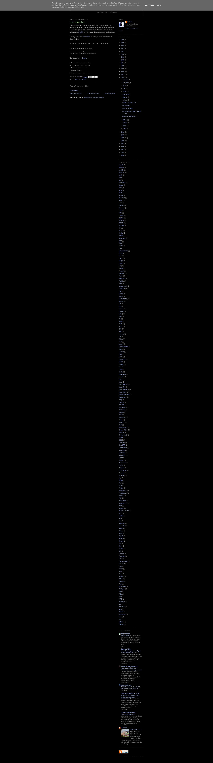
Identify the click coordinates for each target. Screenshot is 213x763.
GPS (120, 314)
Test (120, 559)
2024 (123, 45)
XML (120, 619)
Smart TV (122, 526)
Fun (120, 291)
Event (120, 263)
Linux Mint (122, 387)
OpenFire (122, 442)
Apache (121, 172)
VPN (120, 596)
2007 (123, 143)
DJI (120, 228)
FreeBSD (122, 288)
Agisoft (121, 165)
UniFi (120, 574)
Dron (120, 241)
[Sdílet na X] (93, 77)
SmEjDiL (130, 22)
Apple (120, 175)
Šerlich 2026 (125, 635)
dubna (125, 120)
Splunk (121, 536)
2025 (123, 42)
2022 (123, 48)
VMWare (121, 589)
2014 (123, 71)
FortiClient (122, 278)
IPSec (121, 339)
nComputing (122, 427)
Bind (120, 190)
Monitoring (122, 417)
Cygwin (84, 58)
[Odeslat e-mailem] (89, 77)
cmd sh (77, 79)
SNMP (121, 528)
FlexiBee (121, 273)
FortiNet (121, 281)
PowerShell (86, 37)
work (120, 609)
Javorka (121, 352)
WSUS (121, 612)
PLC (120, 483)
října (124, 85)
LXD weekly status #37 (128, 714)
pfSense (121, 475)
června (125, 97)
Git (120, 306)
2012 (123, 77)
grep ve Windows (127, 108)
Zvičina (121, 624)
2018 (123, 60)
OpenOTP (122, 445)
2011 (123, 132)
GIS (120, 304)
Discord (121, 225)
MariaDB (121, 405)
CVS (120, 213)
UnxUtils (81, 32)
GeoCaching (123, 299)
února (125, 125)
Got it (159, 5)
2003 (123, 149)
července (126, 94)
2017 (123, 63)
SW (120, 551)
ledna (125, 128)
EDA (120, 243)
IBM (120, 331)
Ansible (121, 170)
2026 (123, 40)
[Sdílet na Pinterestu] (97, 77)
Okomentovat (74, 90)
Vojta (120, 594)
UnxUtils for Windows (129, 116)
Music (121, 420)
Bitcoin (121, 195)
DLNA (120, 230)
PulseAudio (122, 500)
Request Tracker (124, 511)
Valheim (121, 581)
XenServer (122, 614)
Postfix (121, 488)
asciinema (122, 182)
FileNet (121, 268)
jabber (121, 344)
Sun (120, 543)
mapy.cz (121, 402)
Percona (121, 473)
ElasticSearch (123, 251)
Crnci (120, 210)
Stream (121, 541)
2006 (123, 146)
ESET (121, 258)
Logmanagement (124, 394)
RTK (120, 513)
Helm (120, 321)
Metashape (122, 407)
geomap (121, 301)
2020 (123, 54)
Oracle (121, 458)
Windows (121, 606)
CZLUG (121, 218)
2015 (123, 68)
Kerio (120, 369)
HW (120, 329)
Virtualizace (122, 586)
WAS (120, 599)
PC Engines (122, 470)
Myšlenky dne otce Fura (129, 666)
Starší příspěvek (110, 93)
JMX (120, 354)
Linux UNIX (122, 392)
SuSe (120, 546)
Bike (120, 188)
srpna (125, 91)
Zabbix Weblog (126, 649)
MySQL (121, 422)
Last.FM (121, 377)
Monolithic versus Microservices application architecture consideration (130, 697)
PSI (120, 498)
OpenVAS (122, 453)
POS (120, 485)
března (125, 123)
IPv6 (120, 342)
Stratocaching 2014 (135, 729)
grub (120, 316)
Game (121, 296)
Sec (120, 521)
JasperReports (123, 346)
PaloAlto (121, 468)
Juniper (121, 364)
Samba (121, 516)
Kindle (121, 372)
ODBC (121, 440)
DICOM (121, 223)
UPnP (120, 579)
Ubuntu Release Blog (128, 712)
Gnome (121, 309)
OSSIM (121, 460)
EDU (120, 248)
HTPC (121, 326)
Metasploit (122, 410)
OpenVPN (122, 455)
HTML (121, 324)
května (125, 100)
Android (121, 167)
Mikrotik (121, 412)
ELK (120, 256)
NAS (120, 425)
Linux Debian (123, 384)
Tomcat (121, 564)
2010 (123, 135)
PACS (121, 465)
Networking (122, 435)
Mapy (120, 400)
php (120, 478)
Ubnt (120, 571)
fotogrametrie (123, 286)
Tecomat (121, 554)
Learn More (150, 5)
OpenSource (123, 447)
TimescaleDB (123, 561)
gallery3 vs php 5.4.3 (129, 102)
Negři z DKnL (125, 634)
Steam (121, 538)
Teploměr (122, 556)
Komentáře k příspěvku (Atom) (94, 97)
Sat (120, 518)
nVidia (121, 437)
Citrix (120, 203)
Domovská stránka (93, 93)
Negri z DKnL (123, 430)
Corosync (122, 208)
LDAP (120, 379)
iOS (120, 336)
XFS (120, 617)
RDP (120, 505)
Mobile (121, 415)
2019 (123, 57)
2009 (123, 138)
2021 (123, 51)
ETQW (121, 261)
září (124, 88)
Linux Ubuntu (123, 389)
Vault (120, 584)
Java (120, 349)
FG (120, 266)
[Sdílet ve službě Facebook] (95, 77)
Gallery (121, 293)
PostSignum (123, 493)
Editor (120, 246)
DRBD (121, 235)
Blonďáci (124, 728)
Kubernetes (122, 374)
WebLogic (122, 601)
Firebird (121, 271)
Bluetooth (122, 198)
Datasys (121, 220)
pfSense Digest (126, 685)
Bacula (121, 185)
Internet (121, 334)
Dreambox (122, 238)
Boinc (120, 200)
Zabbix (121, 622)
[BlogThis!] (91, 77)
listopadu (126, 83)
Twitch (121, 569)
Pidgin (121, 480)
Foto (120, 283)
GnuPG (121, 311)
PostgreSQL (123, 490)
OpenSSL (122, 450)
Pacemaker (122, 463)
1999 (123, 155)
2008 (123, 141)
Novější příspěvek (76, 93)
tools (120, 566)
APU (120, 177)
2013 (123, 74)
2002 (123, 152)
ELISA (121, 253)
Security (121, 523)
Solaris (121, 531)
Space (121, 533)
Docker (121, 233)
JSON (121, 362)
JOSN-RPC (122, 359)
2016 (123, 66)
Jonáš (121, 357)
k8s (120, 367)
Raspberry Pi (123, 503)
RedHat (121, 508)
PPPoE (121, 495)
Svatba (121, 548)
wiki (120, 604)
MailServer (122, 397)
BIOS (120, 192)
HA (120, 319)
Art (120, 180)
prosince (126, 80)
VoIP (120, 591)
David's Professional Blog (130, 693)
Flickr (120, 276)
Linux (120, 382)
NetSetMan (125, 105)
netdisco (121, 432)
